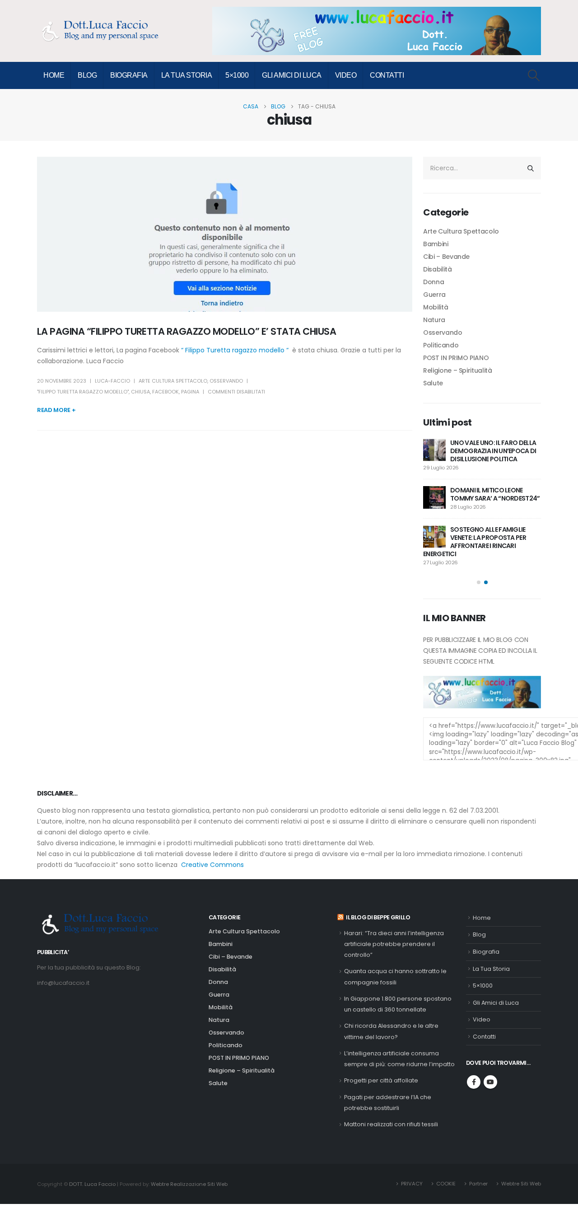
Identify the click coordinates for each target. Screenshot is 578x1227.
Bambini (435, 243)
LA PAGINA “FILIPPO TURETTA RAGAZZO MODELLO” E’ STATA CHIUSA (186, 331)
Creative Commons (212, 864)
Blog (87, 75)
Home (53, 75)
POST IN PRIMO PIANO (456, 357)
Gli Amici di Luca (292, 75)
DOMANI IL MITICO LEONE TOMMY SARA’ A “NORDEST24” (495, 494)
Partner (478, 1183)
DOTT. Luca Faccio (92, 1184)
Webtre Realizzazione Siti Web (189, 1184)
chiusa (140, 391)
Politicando (440, 345)
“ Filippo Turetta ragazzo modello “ (236, 350)
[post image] (224, 234)
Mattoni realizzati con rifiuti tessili (391, 1124)
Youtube (490, 1082)
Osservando (226, 380)
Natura (434, 319)
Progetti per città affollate (381, 1080)
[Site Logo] (104, 31)
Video (346, 75)
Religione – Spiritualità (457, 370)
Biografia (129, 75)
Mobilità (435, 307)
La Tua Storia (186, 75)
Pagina (190, 391)
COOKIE (446, 1183)
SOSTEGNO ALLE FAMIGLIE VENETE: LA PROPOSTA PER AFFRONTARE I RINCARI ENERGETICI (474, 541)
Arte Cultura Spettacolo (173, 380)
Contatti (387, 75)
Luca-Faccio (112, 380)
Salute (433, 383)
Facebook (165, 391)
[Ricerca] (530, 168)
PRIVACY (412, 1183)
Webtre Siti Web (521, 1183)
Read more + (56, 410)
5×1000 (236, 75)
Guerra (434, 294)
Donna (433, 281)
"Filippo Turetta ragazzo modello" (83, 391)
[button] (534, 75)
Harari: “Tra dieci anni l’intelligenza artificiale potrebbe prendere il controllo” (394, 944)
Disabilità (437, 269)
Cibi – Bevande (446, 256)
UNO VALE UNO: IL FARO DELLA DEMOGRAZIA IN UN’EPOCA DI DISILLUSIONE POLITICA (493, 451)
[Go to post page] (434, 450)
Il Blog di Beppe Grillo (378, 917)
